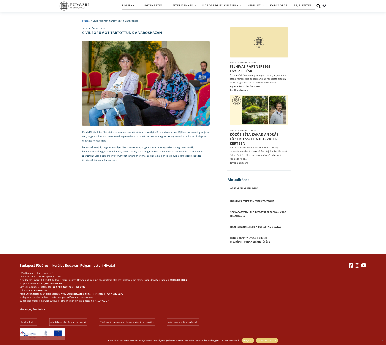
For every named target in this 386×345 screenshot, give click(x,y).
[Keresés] (318, 6)
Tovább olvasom (239, 90)
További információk (267, 340)
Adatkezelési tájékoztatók (183, 322)
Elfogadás (248, 340)
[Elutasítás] (382, 340)
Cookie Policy (28, 322)
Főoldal (86, 20)
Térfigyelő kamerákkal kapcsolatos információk (127, 322)
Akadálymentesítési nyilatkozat (68, 322)
